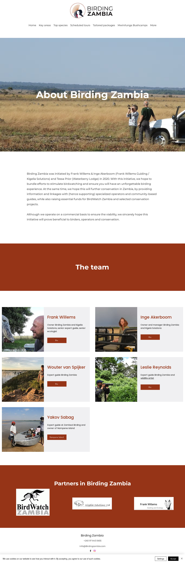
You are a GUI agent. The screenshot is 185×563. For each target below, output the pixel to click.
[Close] (181, 559)
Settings (160, 558)
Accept (173, 558)
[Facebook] (90, 550)
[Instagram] (94, 550)
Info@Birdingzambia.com (92, 546)
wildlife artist (147, 378)
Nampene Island (66, 428)
